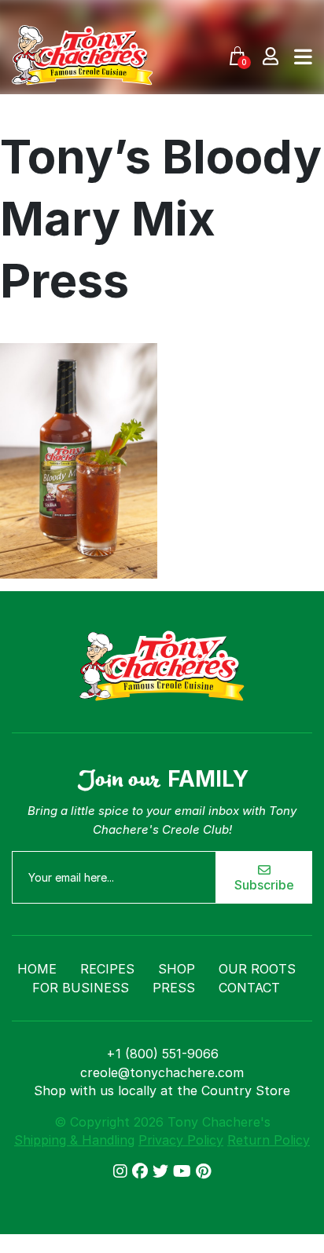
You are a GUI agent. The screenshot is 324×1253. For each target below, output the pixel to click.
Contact (249, 987)
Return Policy (268, 1140)
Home (37, 969)
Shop (176, 969)
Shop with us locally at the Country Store (162, 1090)
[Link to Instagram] (122, 1171)
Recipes (107, 969)
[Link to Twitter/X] (163, 1171)
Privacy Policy (180, 1140)
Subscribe (264, 885)
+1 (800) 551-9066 (162, 1053)
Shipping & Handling (74, 1140)
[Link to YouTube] (184, 1171)
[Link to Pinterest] (203, 1171)
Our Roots (257, 969)
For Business (80, 987)
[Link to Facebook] (142, 1171)
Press (174, 987)
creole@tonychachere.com (162, 1072)
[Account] (270, 55)
